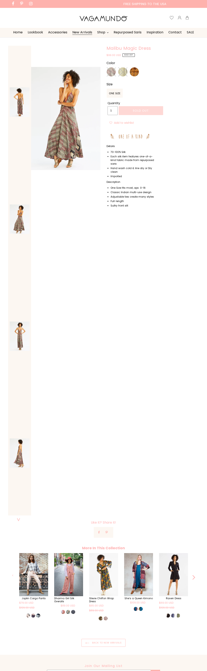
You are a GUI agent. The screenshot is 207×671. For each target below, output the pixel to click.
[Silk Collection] (131, 136)
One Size (114, 93)
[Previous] (13, 575)
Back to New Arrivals (106, 642)
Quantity (114, 103)
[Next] (194, 575)
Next (20, 520)
